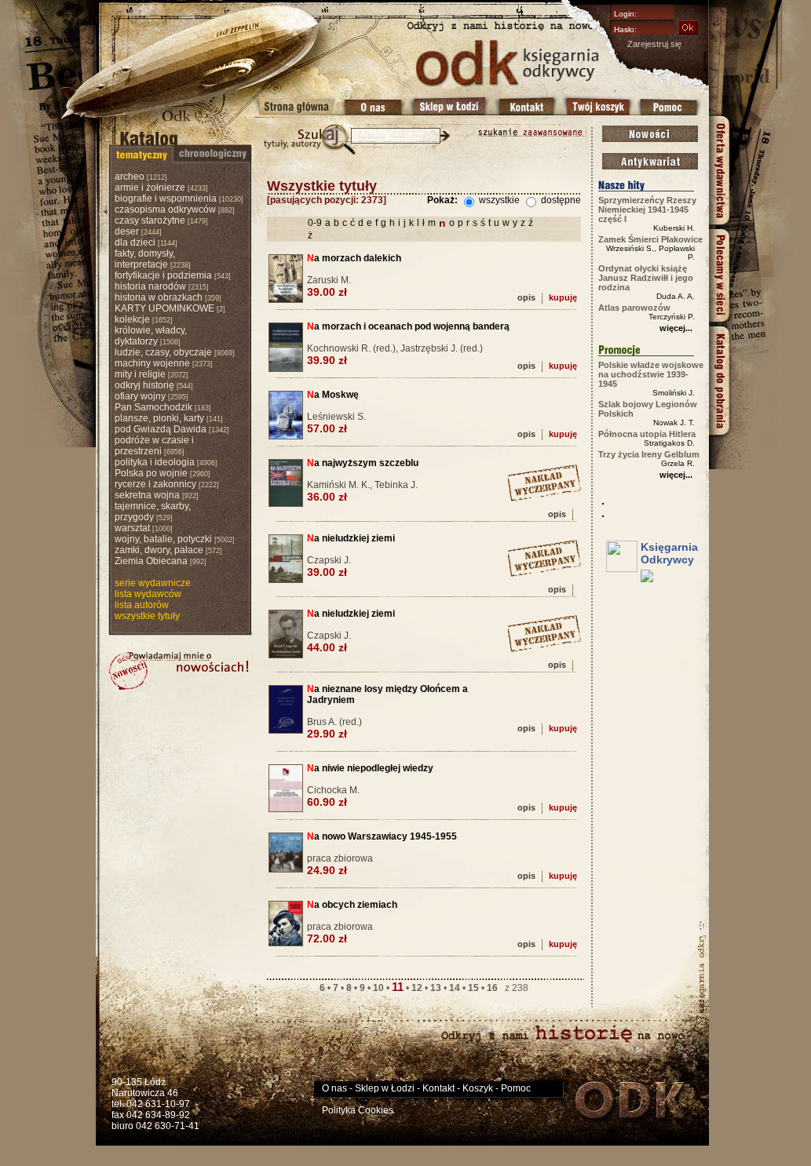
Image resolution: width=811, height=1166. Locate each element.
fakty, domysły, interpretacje (145, 259)
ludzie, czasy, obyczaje (163, 352)
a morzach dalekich (354, 258)
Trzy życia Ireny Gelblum (649, 454)
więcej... (675, 328)
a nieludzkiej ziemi (351, 538)
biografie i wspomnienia (166, 198)
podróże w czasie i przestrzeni (154, 446)
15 (473, 987)
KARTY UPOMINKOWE (164, 308)
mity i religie (140, 374)
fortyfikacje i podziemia (163, 275)
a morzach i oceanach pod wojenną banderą (408, 326)
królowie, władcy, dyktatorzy (151, 336)
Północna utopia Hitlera (647, 434)
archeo (129, 176)
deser (127, 231)
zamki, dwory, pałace (159, 550)
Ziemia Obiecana (151, 561)
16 (492, 987)
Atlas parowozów (634, 307)
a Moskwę (333, 394)
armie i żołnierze (150, 187)
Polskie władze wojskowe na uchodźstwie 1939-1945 (650, 374)
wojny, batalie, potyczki (163, 539)
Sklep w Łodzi (385, 1088)
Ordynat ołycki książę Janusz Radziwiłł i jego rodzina (645, 278)
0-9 (315, 222)
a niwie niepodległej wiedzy (370, 768)
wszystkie (498, 200)
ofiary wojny (140, 396)
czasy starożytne (150, 220)
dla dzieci (135, 242)
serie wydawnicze (153, 583)
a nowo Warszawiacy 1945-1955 (382, 836)
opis (526, 297)
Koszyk (477, 1088)
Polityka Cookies (357, 1110)
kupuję (563, 297)
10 (378, 987)
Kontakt (438, 1088)
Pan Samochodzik (153, 407)
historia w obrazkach (159, 297)
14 (454, 987)
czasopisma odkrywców (165, 209)
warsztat (132, 528)
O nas (334, 1088)
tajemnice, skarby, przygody (153, 512)
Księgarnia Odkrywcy (669, 553)
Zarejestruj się (654, 44)
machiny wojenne (152, 363)
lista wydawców (148, 593)
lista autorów (142, 604)
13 (435, 987)
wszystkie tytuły (147, 615)
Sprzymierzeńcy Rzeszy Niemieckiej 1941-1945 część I (647, 209)
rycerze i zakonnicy (155, 484)
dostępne (560, 200)
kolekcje (132, 319)
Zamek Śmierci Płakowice (650, 239)
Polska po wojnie (151, 473)
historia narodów (150, 286)
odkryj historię (144, 385)
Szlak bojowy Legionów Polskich (647, 408)
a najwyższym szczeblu (362, 462)
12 (416, 987)
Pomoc (516, 1088)
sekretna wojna (147, 495)
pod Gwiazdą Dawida (160, 429)
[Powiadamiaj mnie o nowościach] (179, 670)
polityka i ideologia (155, 462)
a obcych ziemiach (352, 904)
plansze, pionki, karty (159, 418)
